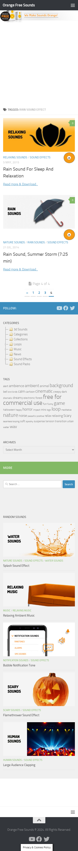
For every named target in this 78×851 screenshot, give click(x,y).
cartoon (30, 391)
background (61, 385)
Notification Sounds (15, 660)
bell (5, 391)
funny (50, 404)
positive (40, 416)
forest (39, 397)
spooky (29, 421)
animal (44, 386)
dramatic (7, 398)
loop (56, 409)
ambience (16, 386)
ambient (32, 385)
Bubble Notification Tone (19, 665)
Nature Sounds (14, 242)
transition (61, 421)
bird (10, 392)
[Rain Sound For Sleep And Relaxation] (39, 135)
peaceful (32, 416)
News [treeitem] (17, 354)
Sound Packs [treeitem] (22, 364)
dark (64, 391)
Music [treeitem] (17, 349)
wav (13, 426)
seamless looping (11, 421)
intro (43, 409)
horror (27, 409)
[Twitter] (72, 308)
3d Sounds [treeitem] (20, 329)
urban (70, 421)
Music (6, 610)
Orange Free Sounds (19, 5)
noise (23, 416)
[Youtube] (59, 308)
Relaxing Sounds (15, 157)
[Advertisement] (39, 64)
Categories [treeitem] (21, 334)
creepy (57, 391)
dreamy (18, 398)
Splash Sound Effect (16, 566)
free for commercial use (32, 399)
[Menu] (73, 5)
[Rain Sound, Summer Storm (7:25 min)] (39, 212)
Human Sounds (12, 760)
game (59, 403)
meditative (66, 410)
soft (22, 421)
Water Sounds (54, 560)
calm (21, 391)
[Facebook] (65, 308)
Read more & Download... (20, 184)
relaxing (57, 416)
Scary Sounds (11, 710)
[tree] (39, 347)
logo (49, 410)
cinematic (44, 391)
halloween (9, 409)
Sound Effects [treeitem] (23, 359)
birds (14, 391)
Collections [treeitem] (21, 339)
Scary (67, 416)
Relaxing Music (22, 610)
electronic (29, 397)
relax (48, 416)
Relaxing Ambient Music (19, 615)
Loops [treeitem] (18, 344)
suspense (39, 421)
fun (45, 403)
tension (50, 421)
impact (36, 409)
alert (5, 386)
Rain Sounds (36, 242)
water (6, 427)
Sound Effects (40, 157)
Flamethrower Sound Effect (21, 715)
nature (10, 415)
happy (19, 409)
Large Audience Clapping (19, 765)
